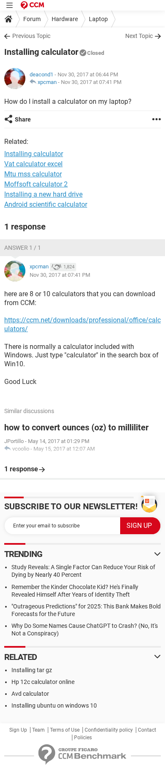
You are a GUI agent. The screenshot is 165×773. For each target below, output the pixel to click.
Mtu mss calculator (33, 174)
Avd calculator (30, 693)
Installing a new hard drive (43, 194)
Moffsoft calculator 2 (36, 184)
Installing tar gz (31, 670)
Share (23, 119)
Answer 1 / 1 (22, 247)
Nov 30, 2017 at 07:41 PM (91, 82)
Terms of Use (65, 730)
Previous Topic (31, 35)
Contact (147, 730)
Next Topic (139, 35)
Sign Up (18, 730)
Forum (32, 19)
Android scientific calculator (45, 204)
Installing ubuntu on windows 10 (54, 705)
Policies (83, 738)
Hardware (65, 19)
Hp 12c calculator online (42, 681)
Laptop (98, 19)
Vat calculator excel (33, 164)
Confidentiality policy (109, 730)
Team (38, 730)
